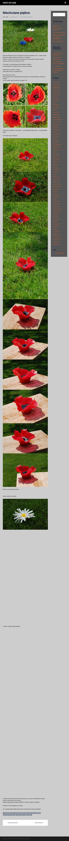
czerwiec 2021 (56, 99)
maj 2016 (55, 221)
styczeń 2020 (56, 142)
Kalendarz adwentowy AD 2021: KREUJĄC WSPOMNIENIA (59, 37)
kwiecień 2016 (56, 224)
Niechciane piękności (13, 822)
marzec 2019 (56, 157)
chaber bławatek (7, 813)
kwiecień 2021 (56, 104)
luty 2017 (55, 199)
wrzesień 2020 (56, 122)
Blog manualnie (24, 17)
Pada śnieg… (58, 66)
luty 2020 (55, 139)
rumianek (29, 814)
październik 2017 (57, 184)
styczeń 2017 (56, 201)
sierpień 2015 (56, 244)
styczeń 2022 (56, 85)
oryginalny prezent (20, 814)
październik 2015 (57, 239)
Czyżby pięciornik (38, 822)
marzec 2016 (56, 226)
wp (53, 66)
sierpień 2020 (56, 124)
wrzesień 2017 (56, 186)
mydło (27, 813)
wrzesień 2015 (56, 241)
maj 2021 (55, 102)
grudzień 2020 (56, 114)
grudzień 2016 (56, 204)
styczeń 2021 (56, 112)
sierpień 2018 (56, 162)
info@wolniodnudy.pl (60, 253)
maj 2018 (55, 167)
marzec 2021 (56, 107)
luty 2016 (55, 229)
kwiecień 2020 (56, 134)
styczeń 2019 (56, 159)
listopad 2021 (56, 90)
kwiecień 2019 (56, 154)
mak (24, 813)
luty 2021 (55, 109)
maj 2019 (55, 152)
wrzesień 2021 (56, 92)
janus (54, 61)
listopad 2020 (56, 117)
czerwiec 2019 (56, 149)
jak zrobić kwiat (17, 813)
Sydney (27, 838)
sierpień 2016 (56, 214)
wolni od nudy (9, 2)
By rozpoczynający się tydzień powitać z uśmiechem (58, 70)
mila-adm (5, 17)
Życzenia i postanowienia (59, 32)
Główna (31, 17)
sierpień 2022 (56, 82)
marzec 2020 (56, 137)
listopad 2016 (56, 206)
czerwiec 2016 (56, 219)
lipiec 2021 (55, 97)
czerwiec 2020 (56, 129)
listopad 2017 (56, 181)
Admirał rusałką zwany (58, 41)
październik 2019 (57, 144)
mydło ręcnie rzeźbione (9, 814)
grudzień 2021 (56, 87)
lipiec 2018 (55, 164)
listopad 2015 (56, 236)
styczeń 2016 (56, 231)
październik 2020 (57, 119)
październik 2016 (57, 209)
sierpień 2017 (56, 189)
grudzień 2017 (56, 179)
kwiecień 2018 (56, 169)
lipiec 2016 (55, 216)
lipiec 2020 (55, 127)
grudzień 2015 (56, 234)
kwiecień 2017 (56, 196)
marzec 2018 (56, 172)
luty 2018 (55, 174)
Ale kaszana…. (56, 25)
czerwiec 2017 (56, 194)
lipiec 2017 (55, 191)
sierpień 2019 (56, 147)
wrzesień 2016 (56, 211)
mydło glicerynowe (35, 813)
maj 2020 (55, 132)
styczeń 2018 (56, 176)
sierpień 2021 (56, 95)
